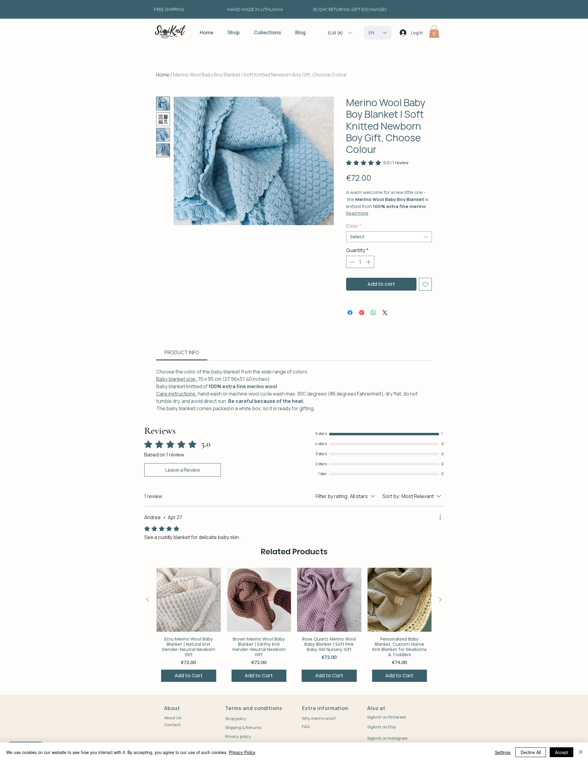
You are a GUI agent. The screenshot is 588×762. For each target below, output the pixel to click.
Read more (357, 213)
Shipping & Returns (243, 727)
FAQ (306, 726)
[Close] (580, 752)
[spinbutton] (360, 262)
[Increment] (369, 262)
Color (353, 226)
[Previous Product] (147, 599)
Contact (172, 724)
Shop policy (236, 718)
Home (162, 74)
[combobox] (389, 236)
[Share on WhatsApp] (373, 312)
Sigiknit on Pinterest (386, 717)
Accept (561, 752)
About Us (172, 717)
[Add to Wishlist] (425, 284)
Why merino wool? (319, 718)
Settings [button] (503, 752)
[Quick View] (188, 599)
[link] (377, 162)
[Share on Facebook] (350, 312)
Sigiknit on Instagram (387, 738)
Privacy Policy (242, 752)
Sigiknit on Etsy (382, 727)
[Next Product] (440, 599)
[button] (340, 33)
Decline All (531, 752)
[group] (294, 627)
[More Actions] (440, 517)
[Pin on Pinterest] (361, 312)
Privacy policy (238, 736)
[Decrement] (351, 262)
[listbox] (340, 33)
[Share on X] (385, 312)
